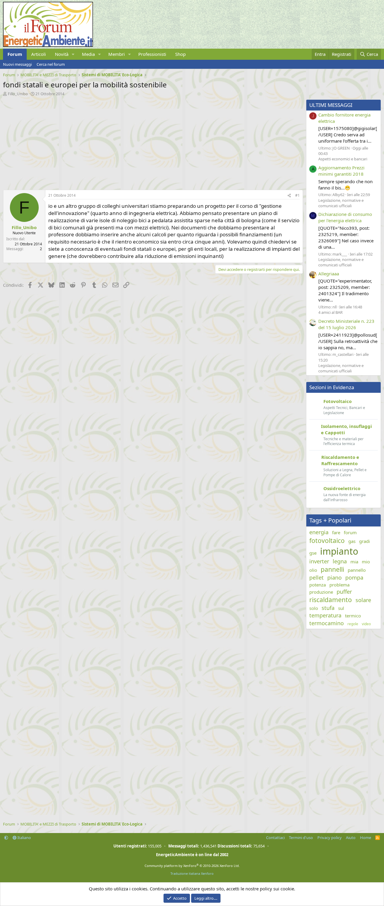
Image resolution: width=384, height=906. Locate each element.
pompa (354, 577)
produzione (321, 592)
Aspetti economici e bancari (342, 159)
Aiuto (351, 837)
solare (363, 600)
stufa (328, 607)
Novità (61, 54)
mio (366, 562)
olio (313, 570)
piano (334, 577)
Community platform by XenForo (192, 865)
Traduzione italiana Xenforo (192, 873)
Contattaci (275, 837)
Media (88, 54)
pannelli (332, 569)
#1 (297, 195)
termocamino (326, 623)
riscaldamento (330, 599)
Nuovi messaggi (17, 64)
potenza (317, 585)
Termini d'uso (301, 837)
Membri (116, 54)
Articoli (38, 54)
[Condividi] (289, 195)
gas (352, 541)
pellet (316, 577)
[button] (73, 54)
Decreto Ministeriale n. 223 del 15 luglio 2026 (346, 324)
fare (336, 532)
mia (354, 562)
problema (339, 585)
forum (350, 532)
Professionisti (152, 54)
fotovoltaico (327, 540)
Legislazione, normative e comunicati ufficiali (341, 203)
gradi (364, 541)
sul (341, 608)
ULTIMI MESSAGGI (330, 105)
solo (313, 608)
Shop (180, 54)
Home (365, 837)
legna (340, 561)
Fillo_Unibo (18, 93)
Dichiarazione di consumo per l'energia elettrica (345, 217)
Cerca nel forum (51, 64)
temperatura (325, 615)
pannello (357, 570)
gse (312, 553)
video (366, 624)
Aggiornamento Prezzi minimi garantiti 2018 (341, 171)
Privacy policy (329, 837)
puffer (344, 591)
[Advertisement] (151, 141)
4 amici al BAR (330, 312)
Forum (15, 54)
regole (352, 624)
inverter (319, 561)
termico (353, 616)
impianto (339, 551)
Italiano (23, 837)
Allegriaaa (328, 274)
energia (318, 532)
